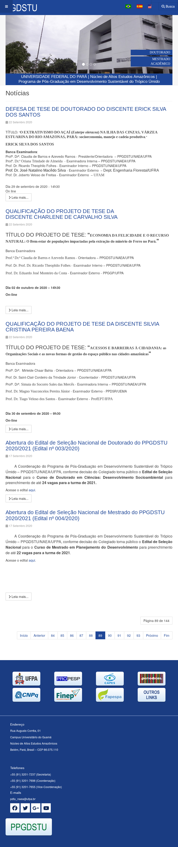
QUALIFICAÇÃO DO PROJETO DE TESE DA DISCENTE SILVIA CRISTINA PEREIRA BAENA (82, 327)
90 (110, 635)
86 (72, 635)
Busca (170, 6)
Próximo (152, 635)
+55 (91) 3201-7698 (22, 780)
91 (119, 635)
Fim (166, 635)
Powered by (27, 841)
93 (138, 635)
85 (62, 635)
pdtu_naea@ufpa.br (22, 799)
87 (81, 635)
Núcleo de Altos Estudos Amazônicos (122, 76)
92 (129, 635)
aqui (32, 490)
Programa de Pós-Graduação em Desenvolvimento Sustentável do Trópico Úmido (89, 81)
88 (91, 635)
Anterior (39, 635)
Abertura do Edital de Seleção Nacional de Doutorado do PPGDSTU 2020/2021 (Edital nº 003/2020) (87, 445)
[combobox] (152, 4)
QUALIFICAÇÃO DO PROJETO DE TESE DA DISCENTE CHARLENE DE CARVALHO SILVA (62, 214)
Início (24, 635)
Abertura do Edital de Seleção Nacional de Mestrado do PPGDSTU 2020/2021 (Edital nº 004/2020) (85, 515)
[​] (14, 808)
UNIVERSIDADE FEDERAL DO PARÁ (54, 76)
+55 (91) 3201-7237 (22, 774)
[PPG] (18, 6)
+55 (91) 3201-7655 (22, 787)
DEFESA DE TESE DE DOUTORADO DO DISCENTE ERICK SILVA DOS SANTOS (86, 112)
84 (53, 635)
